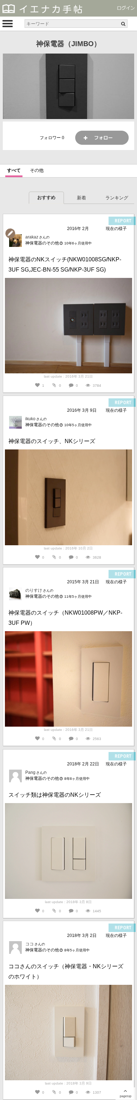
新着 (81, 197)
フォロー (102, 138)
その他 (37, 170)
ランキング (116, 197)
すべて (14, 170)
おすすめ (46, 197)
